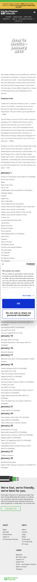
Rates (5, 530)
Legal (24, 534)
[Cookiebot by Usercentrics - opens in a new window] (26, 264)
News (24, 537)
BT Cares (25, 544)
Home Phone (27, 17)
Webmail (19, 555)
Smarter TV (6, 19)
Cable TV (14, 19)
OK (18, 303)
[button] (34, 12)
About (24, 530)
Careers (24, 532)
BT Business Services (25, 19)
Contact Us (18, 21)
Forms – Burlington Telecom (26, 564)
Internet (9, 17)
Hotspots (19, 569)
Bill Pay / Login (21, 557)
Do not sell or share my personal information (18, 314)
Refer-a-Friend (21, 567)
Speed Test (20, 562)
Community (26, 539)
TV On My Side (27, 542)
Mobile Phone (17, 17)
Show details (26, 295)
